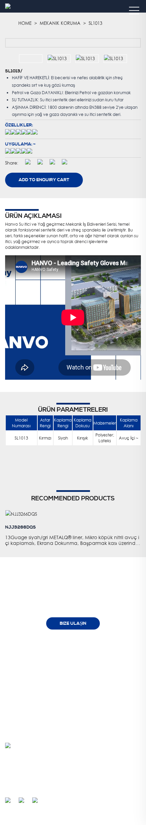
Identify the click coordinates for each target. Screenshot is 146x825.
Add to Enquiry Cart (44, 180)
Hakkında (63, 651)
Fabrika (66, 668)
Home (25, 23)
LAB (62, 678)
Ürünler (105, 651)
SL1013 (95, 23)
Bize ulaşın (73, 623)
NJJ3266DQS (20, 527)
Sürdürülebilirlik (72, 688)
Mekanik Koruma (60, 23)
